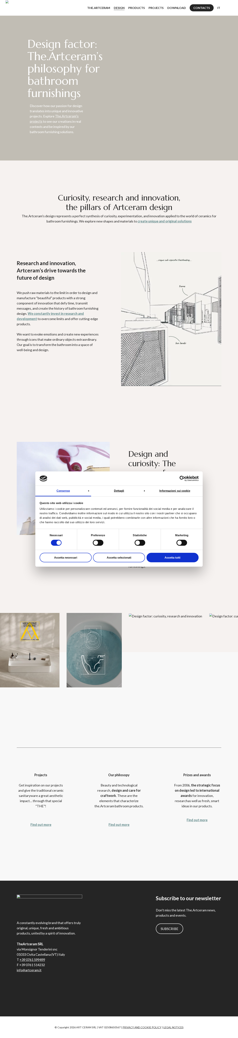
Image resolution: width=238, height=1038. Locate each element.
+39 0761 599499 (32, 960)
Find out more (40, 825)
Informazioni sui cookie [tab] (174, 490)
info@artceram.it (29, 970)
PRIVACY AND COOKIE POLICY (142, 1027)
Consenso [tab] (63, 490)
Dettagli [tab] (119, 490)
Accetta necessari (65, 557)
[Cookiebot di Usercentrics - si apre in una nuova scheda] (182, 478)
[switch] (98, 543)
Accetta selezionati (119, 557)
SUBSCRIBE (169, 929)
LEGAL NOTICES (173, 1027)
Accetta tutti (172, 557)
